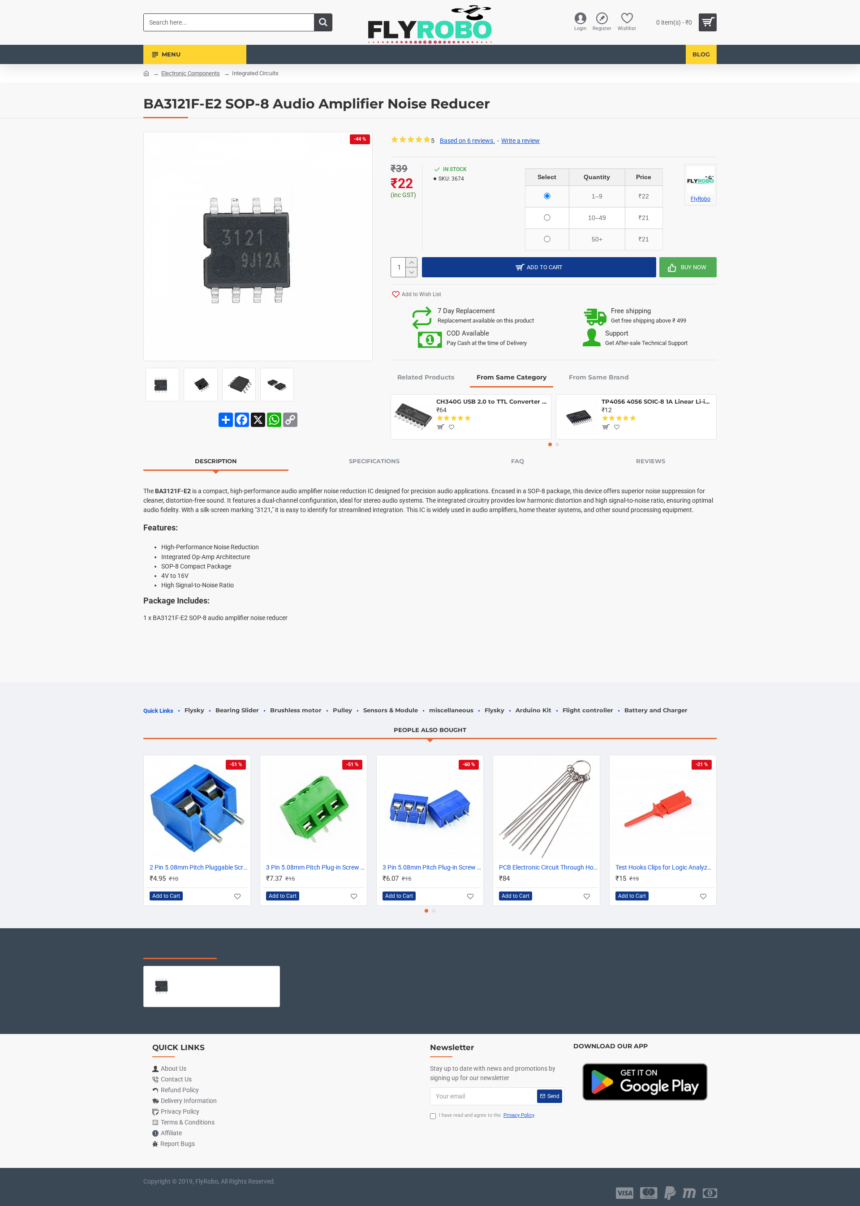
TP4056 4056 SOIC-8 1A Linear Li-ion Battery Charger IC (657, 401)
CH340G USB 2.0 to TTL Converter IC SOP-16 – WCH (492, 401)
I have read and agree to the (486, 1115)
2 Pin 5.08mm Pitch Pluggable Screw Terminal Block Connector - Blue (199, 867)
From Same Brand (599, 377)
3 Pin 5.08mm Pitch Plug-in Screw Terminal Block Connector (315, 867)
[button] (550, 444)
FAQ (517, 461)
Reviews (650, 461)
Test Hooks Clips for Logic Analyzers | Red (664, 867)
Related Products (425, 377)
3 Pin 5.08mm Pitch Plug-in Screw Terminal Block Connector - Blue (432, 867)
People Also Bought (430, 729)
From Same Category (511, 377)
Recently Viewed (180, 949)
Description (216, 461)
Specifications (374, 461)
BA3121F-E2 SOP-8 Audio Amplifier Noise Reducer (229, 973)
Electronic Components (190, 73)
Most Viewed (255, 949)
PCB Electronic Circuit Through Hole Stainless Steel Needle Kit (548, 867)
